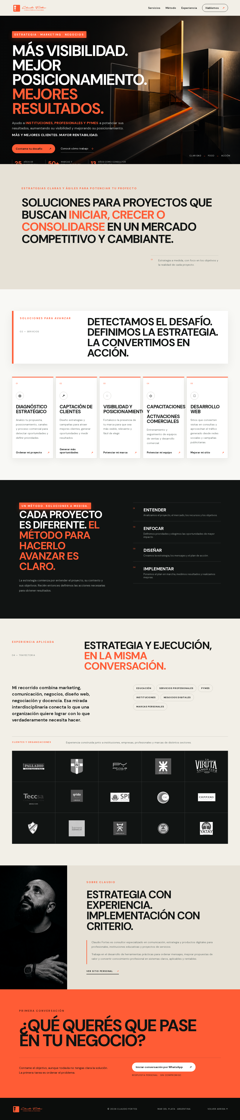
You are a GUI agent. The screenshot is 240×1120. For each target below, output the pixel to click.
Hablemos (215, 8)
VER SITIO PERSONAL (102, 971)
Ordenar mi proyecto (33, 452)
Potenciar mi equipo (163, 452)
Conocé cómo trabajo (77, 148)
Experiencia (189, 8)
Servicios (154, 8)
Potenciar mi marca (120, 452)
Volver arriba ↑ (218, 1109)
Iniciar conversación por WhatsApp (164, 1067)
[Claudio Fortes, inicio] (38, 8)
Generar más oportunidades (76, 451)
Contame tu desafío (33, 148)
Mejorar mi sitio (207, 452)
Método (171, 8)
